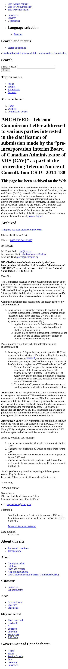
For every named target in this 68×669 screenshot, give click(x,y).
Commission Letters (18, 111)
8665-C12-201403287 (21, 240)
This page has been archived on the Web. (21, 229)
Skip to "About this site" (20, 6)
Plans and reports (16, 569)
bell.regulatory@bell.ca (34, 254)
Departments (14, 20)
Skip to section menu (18, 9)
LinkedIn (12, 631)
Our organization (16, 563)
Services (12, 18)
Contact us (13, 587)
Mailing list (13, 634)
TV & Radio (14, 89)
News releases (15, 602)
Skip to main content (18, 4)
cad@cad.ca (25, 251)
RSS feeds (13, 637)
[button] (17, 47)
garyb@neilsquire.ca (27, 257)
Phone (11, 83)
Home (11, 106)
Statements (13, 607)
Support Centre (15, 589)
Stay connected (15, 620)
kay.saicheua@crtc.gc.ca (19, 504)
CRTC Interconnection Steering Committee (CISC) (33, 574)
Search (6, 70)
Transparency (14, 551)
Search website (8, 66)
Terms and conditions (18, 548)
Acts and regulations (18, 571)
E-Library (12, 566)
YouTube (12, 628)
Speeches (12, 605)
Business (12, 92)
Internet (11, 86)
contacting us (35, 216)
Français (18, 34)
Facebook (12, 623)
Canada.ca (13, 15)
